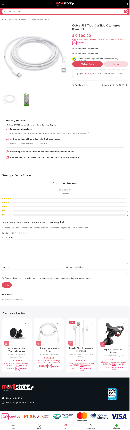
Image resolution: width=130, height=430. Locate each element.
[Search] (126, 11)
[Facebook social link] (113, 85)
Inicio (4, 19)
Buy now (115, 64)
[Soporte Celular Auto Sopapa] (113, 333)
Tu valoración (8, 237)
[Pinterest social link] (120, 85)
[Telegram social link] (126, 85)
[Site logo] (65, 4)
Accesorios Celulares (18, 19)
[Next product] (126, 19)
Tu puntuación (9, 233)
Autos (21, 357)
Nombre (6, 267)
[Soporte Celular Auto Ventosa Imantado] (17, 333)
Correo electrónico (75, 267)
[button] (4, 56)
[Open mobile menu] (3, 3)
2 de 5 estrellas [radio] (21, 233)
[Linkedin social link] (123, 85)
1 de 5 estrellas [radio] (19, 233)
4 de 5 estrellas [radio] (25, 233)
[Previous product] (120, 19)
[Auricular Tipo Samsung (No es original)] (81, 333)
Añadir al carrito (87, 64)
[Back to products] (123, 19)
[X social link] (116, 85)
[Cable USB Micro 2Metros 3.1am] (49, 333)
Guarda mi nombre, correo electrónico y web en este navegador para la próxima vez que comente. (48, 278)
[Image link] (18, 387)
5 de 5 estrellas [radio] (27, 233)
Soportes (14, 357)
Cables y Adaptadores (40, 19)
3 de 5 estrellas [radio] (23, 233)
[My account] (126, 3)
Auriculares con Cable (78, 354)
